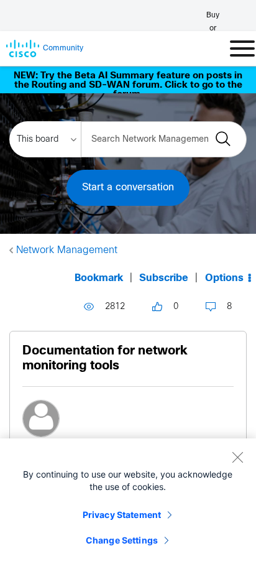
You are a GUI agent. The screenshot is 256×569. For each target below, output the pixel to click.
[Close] (237, 457)
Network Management (66, 250)
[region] (128, 503)
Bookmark (99, 278)
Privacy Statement (122, 514)
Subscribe (163, 278)
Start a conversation (128, 187)
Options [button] (224, 278)
